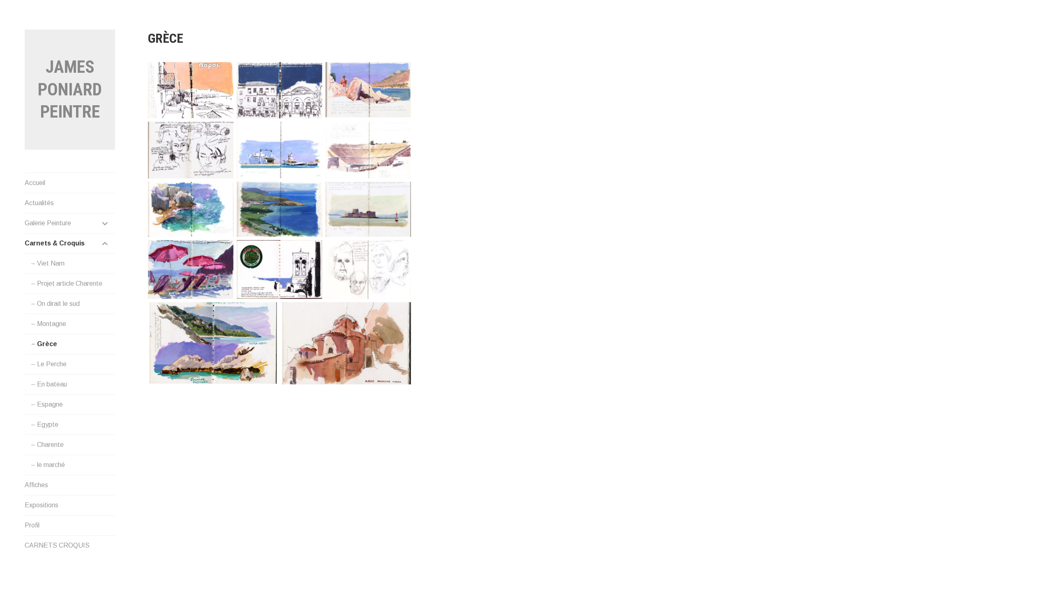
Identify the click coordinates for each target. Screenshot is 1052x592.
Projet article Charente (69, 283)
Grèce (47, 343)
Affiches (36, 484)
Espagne (50, 404)
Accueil (35, 182)
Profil (32, 525)
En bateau (52, 384)
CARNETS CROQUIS (57, 545)
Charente (50, 444)
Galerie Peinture (48, 223)
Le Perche (52, 364)
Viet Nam (51, 263)
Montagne (51, 323)
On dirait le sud (58, 303)
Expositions (41, 505)
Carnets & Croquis (55, 243)
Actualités (39, 202)
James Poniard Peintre (70, 89)
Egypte (47, 424)
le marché (51, 464)
